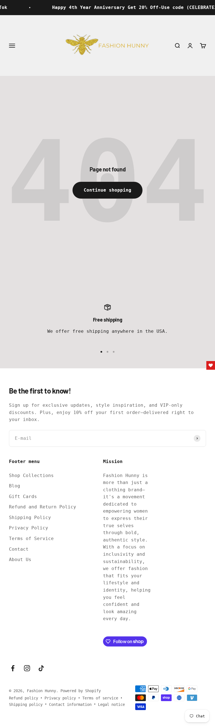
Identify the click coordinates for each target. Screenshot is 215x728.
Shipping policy (26, 704)
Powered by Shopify (80, 691)
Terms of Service (31, 538)
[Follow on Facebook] (13, 668)
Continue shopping (107, 190)
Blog (14, 486)
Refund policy (23, 698)
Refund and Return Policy (42, 507)
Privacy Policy (28, 528)
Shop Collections (31, 475)
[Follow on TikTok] (41, 668)
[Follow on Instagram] (27, 668)
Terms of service (100, 698)
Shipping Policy (30, 517)
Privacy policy (60, 698)
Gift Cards (23, 496)
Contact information (70, 704)
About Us (20, 559)
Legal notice (111, 704)
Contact (19, 549)
